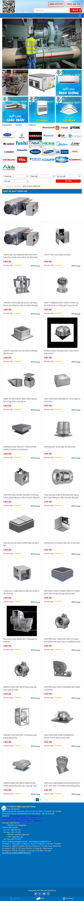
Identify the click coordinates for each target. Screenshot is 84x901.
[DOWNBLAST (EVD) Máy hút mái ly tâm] (62, 429)
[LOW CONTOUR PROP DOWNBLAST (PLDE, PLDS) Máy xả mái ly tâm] (62, 717)
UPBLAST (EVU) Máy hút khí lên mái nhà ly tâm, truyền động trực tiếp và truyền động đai (20, 304)
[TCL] (22, 160)
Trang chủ (8, 186)
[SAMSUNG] (48, 152)
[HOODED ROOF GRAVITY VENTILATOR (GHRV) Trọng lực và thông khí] (21, 429)
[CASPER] (75, 136)
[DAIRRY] (48, 160)
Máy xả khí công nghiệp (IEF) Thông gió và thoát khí (20, 640)
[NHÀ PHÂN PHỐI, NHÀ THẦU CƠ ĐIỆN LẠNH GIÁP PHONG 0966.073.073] (10, 6)
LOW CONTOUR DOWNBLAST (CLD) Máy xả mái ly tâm (62, 400)
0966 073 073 (56, 4)
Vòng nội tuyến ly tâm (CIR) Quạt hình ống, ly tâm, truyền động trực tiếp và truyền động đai (61, 496)
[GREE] (9, 144)
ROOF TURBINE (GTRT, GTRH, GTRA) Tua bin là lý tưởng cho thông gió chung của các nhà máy (61, 304)
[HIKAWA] (48, 144)
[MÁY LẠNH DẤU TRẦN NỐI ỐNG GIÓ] (15, 110)
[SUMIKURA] (62, 152)
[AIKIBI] (9, 168)
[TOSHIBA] (75, 152)
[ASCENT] (62, 160)
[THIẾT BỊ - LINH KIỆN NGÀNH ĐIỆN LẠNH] (15, 83)
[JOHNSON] (9, 125)
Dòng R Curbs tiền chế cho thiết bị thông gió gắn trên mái (20, 352)
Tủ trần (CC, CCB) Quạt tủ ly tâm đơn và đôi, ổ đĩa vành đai (21, 592)
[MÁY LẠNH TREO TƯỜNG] (69, 83)
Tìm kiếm (76, 10)
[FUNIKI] (22, 144)
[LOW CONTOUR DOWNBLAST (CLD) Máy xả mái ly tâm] (62, 381)
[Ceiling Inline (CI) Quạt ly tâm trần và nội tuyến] (62, 525)
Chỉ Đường (69, 898)
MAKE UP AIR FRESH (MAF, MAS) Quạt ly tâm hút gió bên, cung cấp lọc (20, 400)
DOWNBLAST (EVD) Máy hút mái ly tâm (59, 447)
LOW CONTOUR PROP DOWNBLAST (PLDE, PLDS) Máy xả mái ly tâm (59, 736)
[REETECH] (35, 152)
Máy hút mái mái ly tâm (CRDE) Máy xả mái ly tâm (21, 544)
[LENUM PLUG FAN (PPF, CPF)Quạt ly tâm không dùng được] (21, 717)
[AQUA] (35, 144)
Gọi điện (17, 898)
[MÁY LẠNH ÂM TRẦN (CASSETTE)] (69, 110)
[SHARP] (35, 136)
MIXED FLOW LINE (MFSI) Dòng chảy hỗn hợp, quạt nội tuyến (20, 688)
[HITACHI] (9, 160)
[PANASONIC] (22, 152)
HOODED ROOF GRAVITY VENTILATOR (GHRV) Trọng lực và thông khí (19, 448)
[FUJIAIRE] (35, 160)
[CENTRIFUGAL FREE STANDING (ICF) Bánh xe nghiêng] (62, 669)
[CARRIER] (9, 136)
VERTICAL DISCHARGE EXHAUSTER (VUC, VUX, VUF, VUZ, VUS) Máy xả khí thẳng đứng (62, 784)
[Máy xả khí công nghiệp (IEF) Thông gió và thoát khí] (21, 621)
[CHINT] (22, 125)
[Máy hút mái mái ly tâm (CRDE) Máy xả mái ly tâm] (21, 525)
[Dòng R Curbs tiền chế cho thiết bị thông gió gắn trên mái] (21, 333)
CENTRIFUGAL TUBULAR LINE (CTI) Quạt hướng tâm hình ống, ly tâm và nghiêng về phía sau (62, 640)
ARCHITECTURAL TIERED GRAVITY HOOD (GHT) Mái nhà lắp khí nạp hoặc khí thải (62, 592)
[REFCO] (35, 125)
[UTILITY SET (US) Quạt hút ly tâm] (62, 236)
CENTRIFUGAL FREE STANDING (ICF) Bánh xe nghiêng (62, 688)
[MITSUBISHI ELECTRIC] (75, 144)
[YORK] (75, 128)
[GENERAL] (75, 160)
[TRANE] (62, 128)
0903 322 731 (73, 4)
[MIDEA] (62, 144)
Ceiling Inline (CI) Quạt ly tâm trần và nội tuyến (62, 543)
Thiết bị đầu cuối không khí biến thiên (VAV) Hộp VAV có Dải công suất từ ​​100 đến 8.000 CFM (20, 256)
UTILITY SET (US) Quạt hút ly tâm (57, 255)
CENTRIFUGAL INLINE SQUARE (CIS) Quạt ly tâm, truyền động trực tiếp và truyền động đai (21, 496)
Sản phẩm (17, 186)
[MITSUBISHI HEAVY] (9, 152)
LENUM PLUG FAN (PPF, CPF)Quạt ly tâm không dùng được (20, 736)
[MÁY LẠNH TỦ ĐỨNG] (42, 110)
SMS (42, 898)
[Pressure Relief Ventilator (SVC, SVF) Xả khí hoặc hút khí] (62, 333)
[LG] (62, 136)
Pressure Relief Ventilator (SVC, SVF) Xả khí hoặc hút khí (61, 352)
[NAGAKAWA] (22, 136)
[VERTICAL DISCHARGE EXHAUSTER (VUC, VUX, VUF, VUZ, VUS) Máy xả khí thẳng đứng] (62, 765)
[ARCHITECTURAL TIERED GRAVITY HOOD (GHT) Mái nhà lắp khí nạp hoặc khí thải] (62, 573)
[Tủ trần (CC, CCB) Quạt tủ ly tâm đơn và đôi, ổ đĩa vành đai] (21, 573)
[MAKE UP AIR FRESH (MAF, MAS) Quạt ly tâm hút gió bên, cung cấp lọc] (21, 381)
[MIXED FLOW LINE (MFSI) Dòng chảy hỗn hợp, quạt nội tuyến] (21, 669)
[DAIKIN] (48, 136)
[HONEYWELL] (48, 128)
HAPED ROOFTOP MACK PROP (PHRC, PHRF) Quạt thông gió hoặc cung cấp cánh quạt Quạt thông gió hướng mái (20, 784)
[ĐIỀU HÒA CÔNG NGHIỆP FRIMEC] (42, 83)
